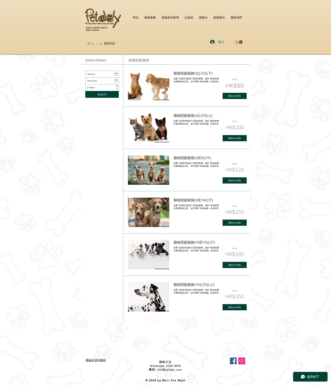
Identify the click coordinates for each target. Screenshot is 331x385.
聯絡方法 (165, 362)
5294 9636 (173, 366)
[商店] (89, 43)
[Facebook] (233, 361)
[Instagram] (241, 361)
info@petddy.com (169, 369)
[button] (239, 42)
